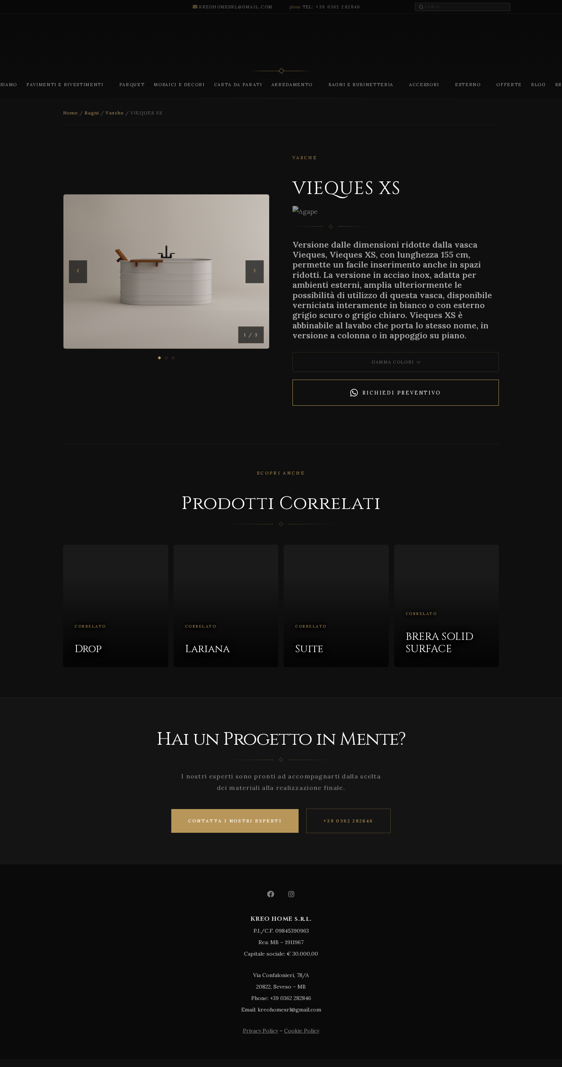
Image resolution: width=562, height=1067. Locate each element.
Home (70, 113)
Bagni (91, 113)
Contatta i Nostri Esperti (235, 821)
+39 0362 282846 (348, 821)
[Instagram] (291, 894)
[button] (107, 84)
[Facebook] (271, 894)
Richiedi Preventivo (401, 393)
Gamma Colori (393, 362)
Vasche (115, 113)
